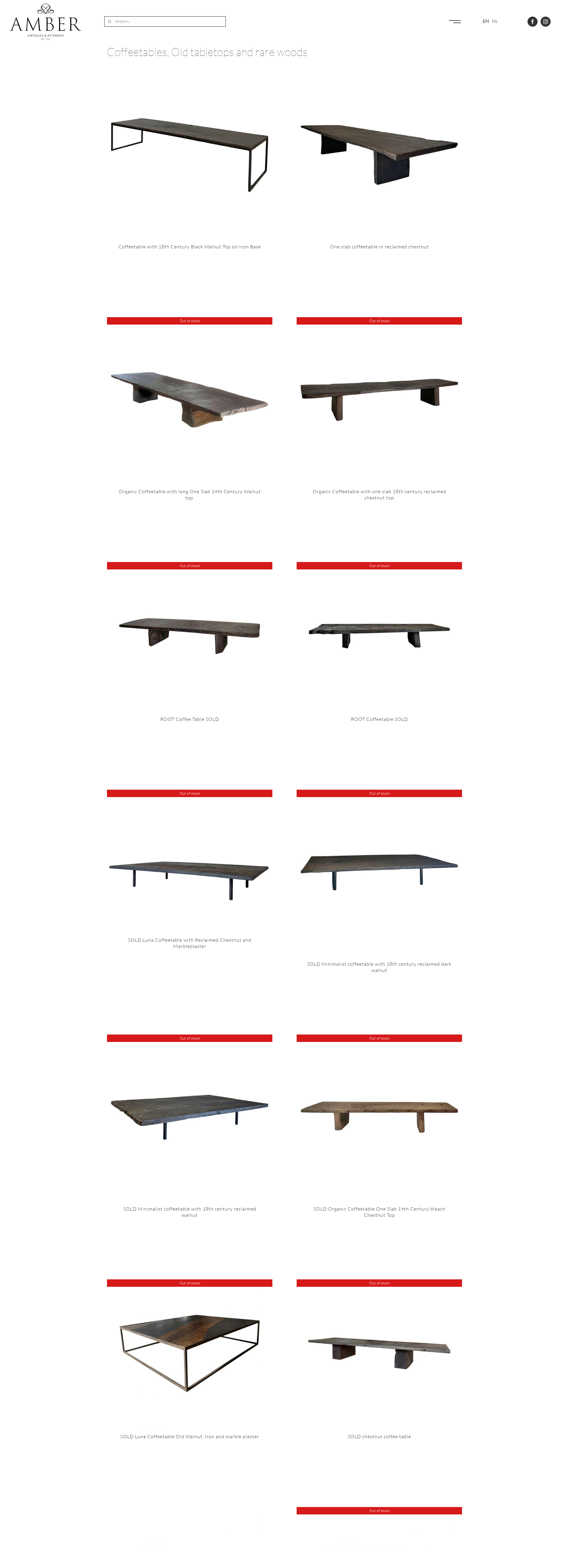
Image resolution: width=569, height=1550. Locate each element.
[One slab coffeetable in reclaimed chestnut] (379, 155)
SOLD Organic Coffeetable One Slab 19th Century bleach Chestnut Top (379, 1212)
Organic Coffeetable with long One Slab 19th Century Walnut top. (190, 495)
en (486, 21)
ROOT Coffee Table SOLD (189, 719)
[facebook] (533, 22)
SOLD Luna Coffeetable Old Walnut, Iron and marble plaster (189, 1436)
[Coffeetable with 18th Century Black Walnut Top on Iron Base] (189, 155)
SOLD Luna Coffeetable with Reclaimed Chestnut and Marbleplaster (189, 943)
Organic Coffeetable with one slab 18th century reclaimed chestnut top (379, 495)
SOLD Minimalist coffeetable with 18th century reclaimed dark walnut (379, 967)
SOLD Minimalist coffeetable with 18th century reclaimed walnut (189, 1212)
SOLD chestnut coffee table (379, 1436)
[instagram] (546, 22)
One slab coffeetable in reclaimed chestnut (379, 247)
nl (495, 21)
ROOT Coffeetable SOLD (379, 719)
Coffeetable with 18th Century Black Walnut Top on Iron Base (190, 247)
